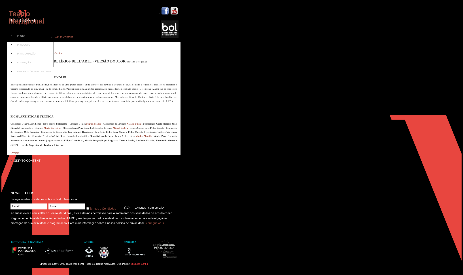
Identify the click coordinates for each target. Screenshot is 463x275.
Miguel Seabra (93, 123)
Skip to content (63, 37)
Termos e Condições (103, 208)
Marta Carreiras (52, 128)
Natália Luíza (134, 123)
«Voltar (58, 53)
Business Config (139, 264)
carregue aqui (155, 223)
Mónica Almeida (143, 136)
